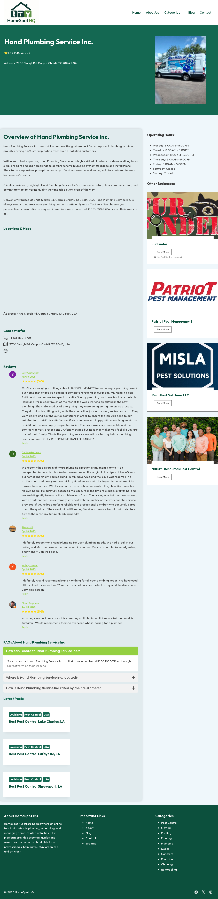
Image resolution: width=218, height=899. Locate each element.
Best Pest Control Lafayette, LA (34, 754)
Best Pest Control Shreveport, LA (35, 786)
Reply (25, 443)
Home (136, 12)
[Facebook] (196, 892)
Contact (205, 12)
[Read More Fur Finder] (182, 215)
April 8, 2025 (29, 376)
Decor (165, 848)
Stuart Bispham (30, 603)
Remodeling (169, 869)
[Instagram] (211, 892)
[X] (203, 892)
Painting (166, 838)
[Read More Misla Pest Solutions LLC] (182, 366)
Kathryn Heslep (30, 565)
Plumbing (167, 843)
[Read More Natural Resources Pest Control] (182, 440)
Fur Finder (159, 244)
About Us (152, 12)
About (89, 828)
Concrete (167, 854)
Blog (191, 12)
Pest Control (32, 714)
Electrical (167, 859)
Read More (164, 252)
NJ (158, 257)
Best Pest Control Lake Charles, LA (37, 721)
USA (46, 714)
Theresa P (27, 527)
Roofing (166, 833)
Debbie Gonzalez (31, 452)
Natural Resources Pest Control (176, 469)
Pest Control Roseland (171, 257)
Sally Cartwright (30, 372)
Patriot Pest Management (172, 321)
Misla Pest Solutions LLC (170, 395)
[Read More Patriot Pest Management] (182, 292)
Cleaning (167, 864)
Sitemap (90, 843)
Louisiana (16, 714)
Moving (166, 828)
